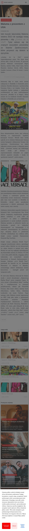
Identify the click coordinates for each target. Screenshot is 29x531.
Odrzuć (14, 526)
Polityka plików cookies (22, 526)
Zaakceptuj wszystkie (6, 526)
